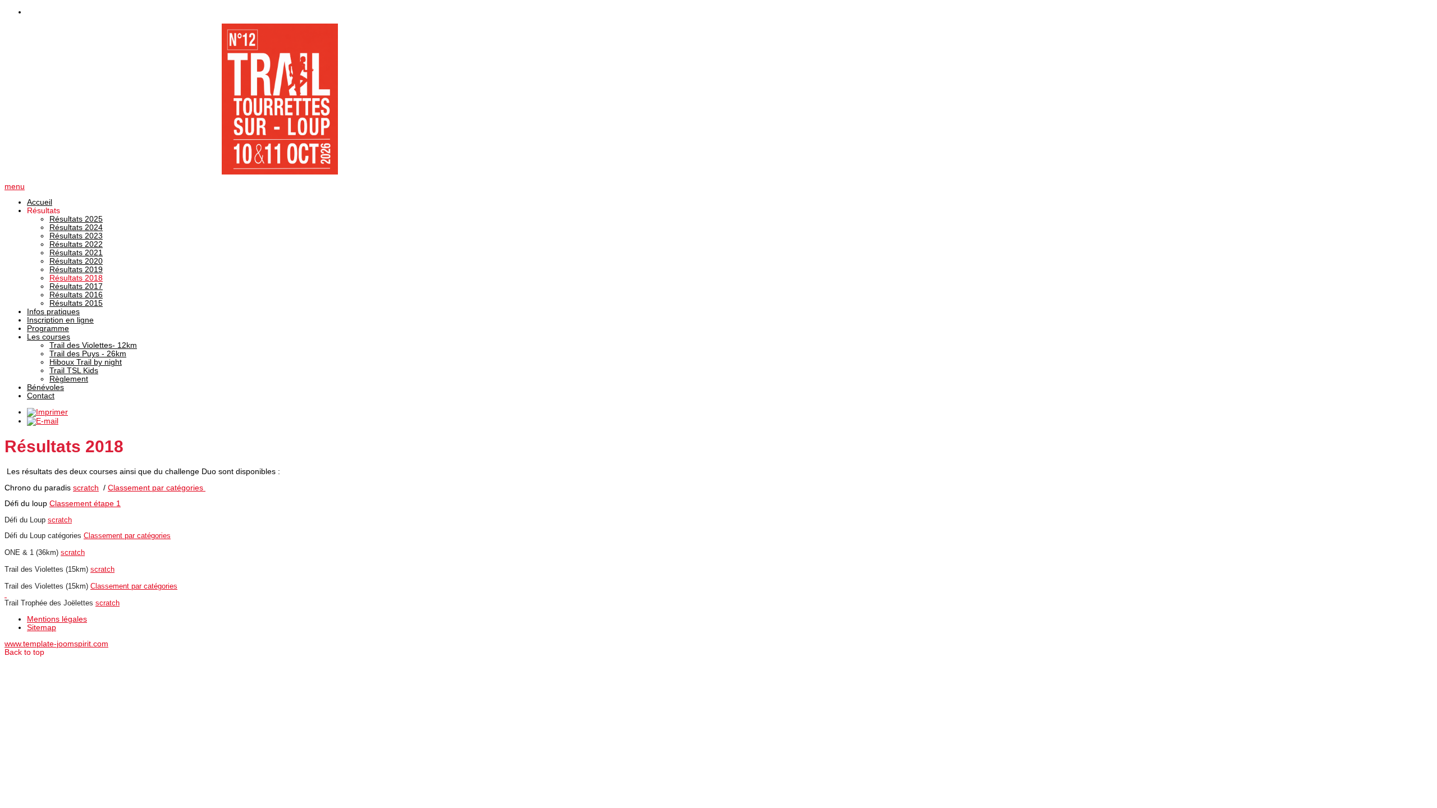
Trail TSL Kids (73, 370)
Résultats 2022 (76, 244)
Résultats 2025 (76, 219)
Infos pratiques (53, 311)
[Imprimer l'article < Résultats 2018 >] (47, 412)
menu (14, 186)
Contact (40, 396)
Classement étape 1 (85, 503)
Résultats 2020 (76, 261)
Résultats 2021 (76, 253)
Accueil (39, 202)
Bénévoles (45, 387)
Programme (48, 328)
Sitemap (41, 627)
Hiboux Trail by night (85, 362)
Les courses (48, 337)
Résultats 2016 (76, 295)
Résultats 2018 (76, 278)
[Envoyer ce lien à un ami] (42, 421)
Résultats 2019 (76, 269)
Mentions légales (57, 619)
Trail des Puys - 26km (87, 354)
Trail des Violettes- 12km (93, 345)
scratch (86, 488)
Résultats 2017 (76, 286)
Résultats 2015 (76, 303)
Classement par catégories (156, 488)
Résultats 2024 (76, 227)
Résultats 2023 (76, 236)
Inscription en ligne (60, 320)
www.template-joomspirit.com (56, 644)
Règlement (68, 379)
